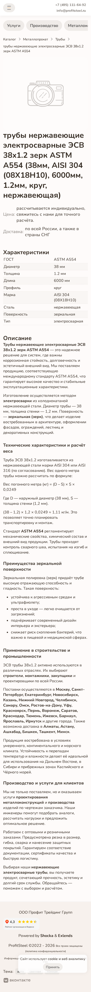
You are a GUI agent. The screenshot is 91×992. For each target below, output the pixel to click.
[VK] (17, 981)
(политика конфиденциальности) (45, 951)
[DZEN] (54, 981)
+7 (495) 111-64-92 (70, 5)
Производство (44, 25)
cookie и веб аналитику (66, 959)
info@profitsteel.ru (71, 10)
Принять (53, 967)
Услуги (13, 25)
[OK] (38, 981)
